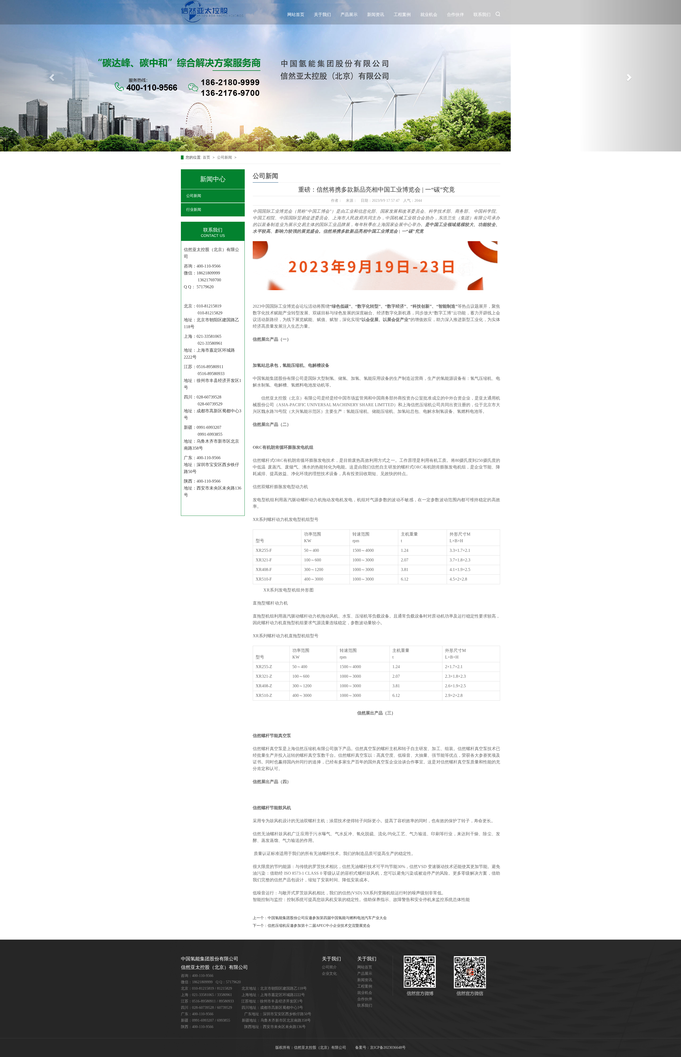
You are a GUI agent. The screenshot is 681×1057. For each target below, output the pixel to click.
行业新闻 (193, 210)
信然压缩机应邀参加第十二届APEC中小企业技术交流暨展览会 (319, 926)
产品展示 (349, 14)
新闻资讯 (375, 14)
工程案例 (402, 14)
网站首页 (295, 14)
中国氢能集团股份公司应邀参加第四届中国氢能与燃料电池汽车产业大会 (327, 918)
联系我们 (482, 14)
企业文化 (329, 974)
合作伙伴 (455, 14)
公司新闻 (225, 157)
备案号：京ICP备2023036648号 (380, 1048)
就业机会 (428, 14)
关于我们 (322, 14)
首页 (207, 157)
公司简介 (329, 967)
